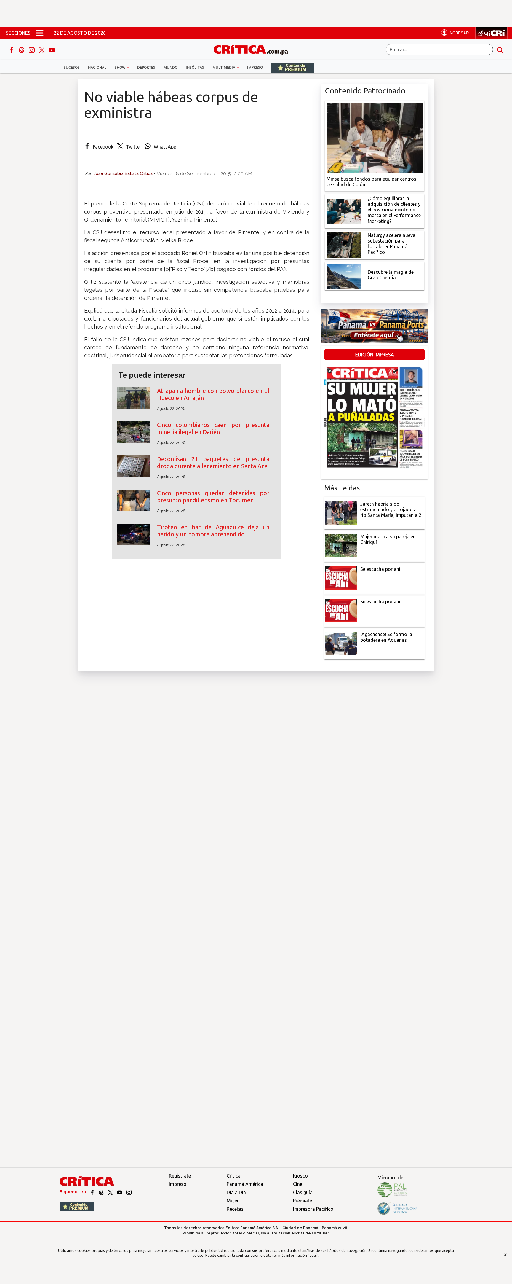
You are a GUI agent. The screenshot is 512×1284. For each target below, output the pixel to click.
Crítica (234, 1175)
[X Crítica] (42, 49)
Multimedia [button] (224, 67)
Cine (297, 1184)
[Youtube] (51, 49)
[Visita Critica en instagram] (129, 1191)
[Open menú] (40, 32)
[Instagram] (32, 49)
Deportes (146, 67)
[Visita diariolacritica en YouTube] (120, 1191)
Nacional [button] (97, 67)
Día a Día (236, 1192)
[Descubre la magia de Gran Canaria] (344, 275)
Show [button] (120, 67)
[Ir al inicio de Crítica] (253, 49)
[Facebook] (12, 49)
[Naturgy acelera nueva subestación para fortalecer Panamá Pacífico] (344, 244)
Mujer (233, 1200)
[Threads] (22, 49)
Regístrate (180, 1175)
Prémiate (302, 1200)
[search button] (500, 49)
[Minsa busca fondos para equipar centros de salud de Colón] (375, 137)
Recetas (235, 1209)
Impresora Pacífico (313, 1209)
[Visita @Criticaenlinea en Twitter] (102, 1191)
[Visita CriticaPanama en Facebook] (92, 1191)
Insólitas (195, 67)
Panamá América (245, 1184)
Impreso (255, 67)
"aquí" (313, 1255)
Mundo (170, 67)
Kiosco (300, 1175)
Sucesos (72, 67)
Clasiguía (303, 1192)
